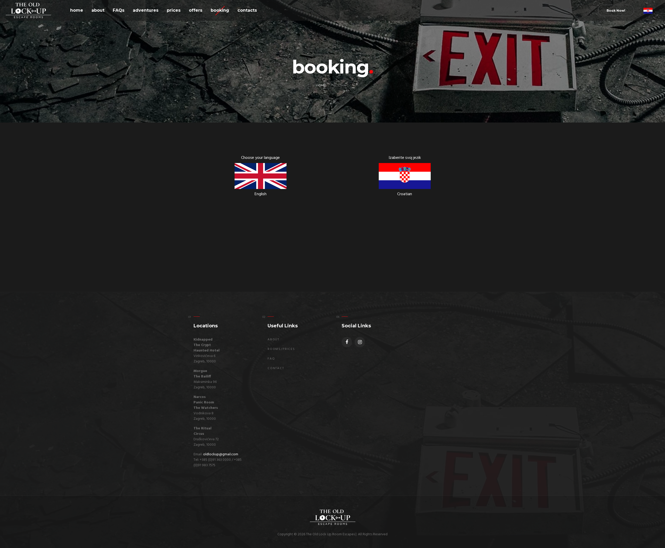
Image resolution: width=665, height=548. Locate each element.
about (97, 10)
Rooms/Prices (281, 349)
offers (195, 10)
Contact (276, 368)
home (76, 10)
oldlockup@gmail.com (220, 454)
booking (220, 10)
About (274, 339)
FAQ (271, 358)
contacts (247, 10)
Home (321, 85)
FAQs (118, 10)
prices (174, 10)
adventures (145, 10)
